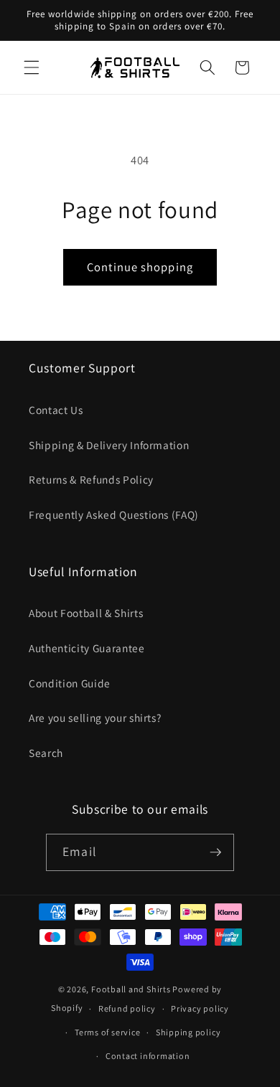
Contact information (148, 1055)
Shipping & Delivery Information (109, 445)
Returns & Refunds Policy (91, 479)
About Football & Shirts (86, 613)
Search (46, 752)
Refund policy (127, 1008)
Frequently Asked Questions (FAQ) (114, 514)
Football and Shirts (131, 989)
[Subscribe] (215, 852)
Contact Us (56, 410)
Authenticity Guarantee (87, 648)
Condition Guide (70, 683)
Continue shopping (140, 267)
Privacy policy (200, 1008)
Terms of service (107, 1032)
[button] (31, 67)
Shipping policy (188, 1032)
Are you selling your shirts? (95, 717)
